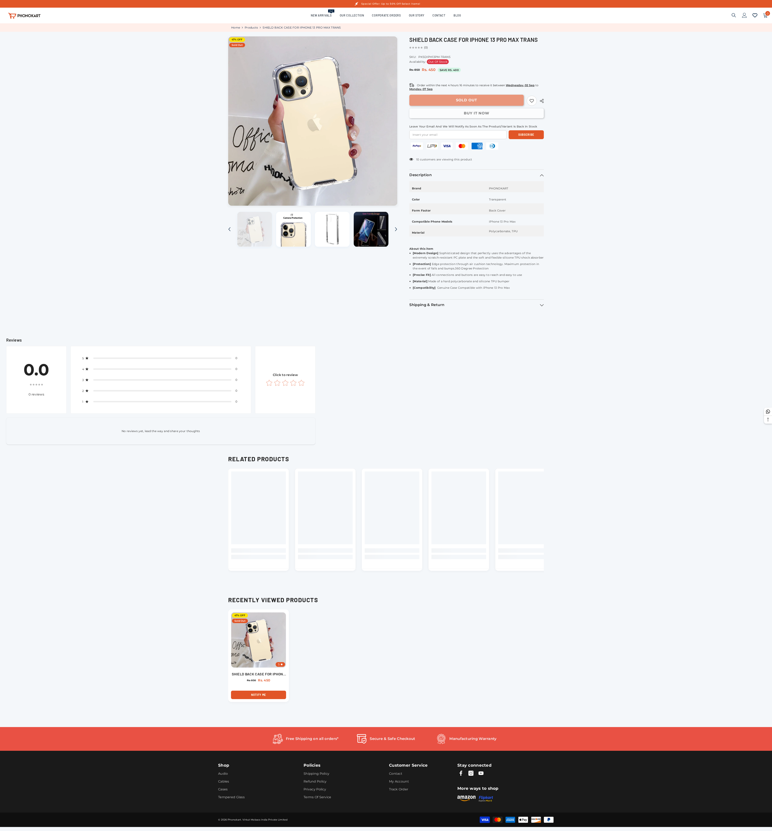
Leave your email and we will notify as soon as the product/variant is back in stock (473, 126)
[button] (229, 229)
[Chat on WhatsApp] (768, 412)
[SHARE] (540, 101)
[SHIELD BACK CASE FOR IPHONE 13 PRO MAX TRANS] (258, 640)
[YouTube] (481, 773)
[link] (532, 101)
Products (251, 27)
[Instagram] (470, 773)
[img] (416, 47)
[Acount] (744, 15)
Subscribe (526, 134)
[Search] (733, 15)
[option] (312, 121)
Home (235, 27)
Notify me (258, 694)
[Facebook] (460, 773)
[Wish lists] (754, 15)
